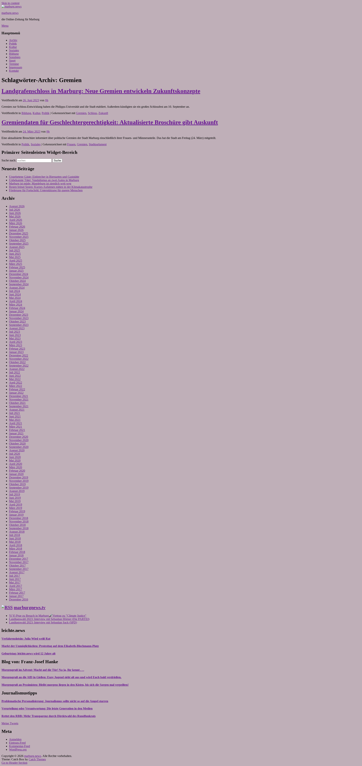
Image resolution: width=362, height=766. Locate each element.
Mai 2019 (15, 501)
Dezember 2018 (18, 518)
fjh (46, 100)
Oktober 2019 (17, 484)
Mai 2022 (15, 379)
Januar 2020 (16, 474)
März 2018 (15, 548)
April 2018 (15, 545)
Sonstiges (14, 57)
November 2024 (18, 277)
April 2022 (15, 382)
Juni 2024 (15, 294)
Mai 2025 (15, 257)
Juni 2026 (15, 213)
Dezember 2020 (18, 436)
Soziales (14, 50)
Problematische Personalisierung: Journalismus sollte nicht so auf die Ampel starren (55, 701)
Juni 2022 (15, 375)
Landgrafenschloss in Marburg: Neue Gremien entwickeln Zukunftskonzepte (101, 91)
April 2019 (15, 504)
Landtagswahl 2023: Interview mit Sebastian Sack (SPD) (43, 622)
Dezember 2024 (18, 274)
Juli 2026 (14, 209)
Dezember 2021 (18, 396)
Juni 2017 (15, 579)
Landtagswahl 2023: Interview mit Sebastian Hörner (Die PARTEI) (49, 619)
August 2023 (17, 328)
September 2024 (18, 284)
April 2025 (15, 260)
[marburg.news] (11, 6)
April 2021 (15, 423)
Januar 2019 (16, 514)
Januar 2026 (16, 230)
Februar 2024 (17, 308)
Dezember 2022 (18, 355)
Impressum (15, 67)
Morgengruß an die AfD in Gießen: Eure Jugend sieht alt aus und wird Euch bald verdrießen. (61, 677)
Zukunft (103, 113)
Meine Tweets (10, 723)
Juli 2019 (14, 494)
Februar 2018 (17, 552)
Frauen (71, 144)
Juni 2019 (15, 497)
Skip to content (10, 3)
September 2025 (18, 243)
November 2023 (18, 318)
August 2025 (17, 247)
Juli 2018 (14, 535)
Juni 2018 (15, 538)
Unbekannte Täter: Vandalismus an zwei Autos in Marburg (44, 180)
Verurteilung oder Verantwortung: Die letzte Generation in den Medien (47, 708)
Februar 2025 (17, 267)
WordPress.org (18, 749)
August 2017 (17, 572)
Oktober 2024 (17, 280)
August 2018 (17, 531)
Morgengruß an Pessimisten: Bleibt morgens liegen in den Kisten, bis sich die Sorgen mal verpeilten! (65, 684)
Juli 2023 (14, 331)
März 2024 (15, 304)
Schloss (92, 113)
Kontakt (14, 70)
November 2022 (18, 358)
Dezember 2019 (18, 477)
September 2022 (18, 365)
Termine (14, 64)
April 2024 (15, 301)
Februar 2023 (17, 348)
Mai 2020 (15, 460)
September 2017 (18, 569)
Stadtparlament (98, 144)
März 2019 (15, 508)
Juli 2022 (14, 372)
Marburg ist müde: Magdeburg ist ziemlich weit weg (40, 183)
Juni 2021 (15, 416)
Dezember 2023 (18, 314)
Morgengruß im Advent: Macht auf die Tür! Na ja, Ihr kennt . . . (43, 669)
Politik (13, 43)
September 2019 (18, 487)
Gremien (81, 113)
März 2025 (15, 264)
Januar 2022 (16, 392)
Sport (12, 60)
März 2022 (15, 386)
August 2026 (17, 206)
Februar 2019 (17, 511)
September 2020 (18, 447)
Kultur (13, 47)
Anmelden (15, 739)
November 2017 (18, 562)
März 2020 (15, 467)
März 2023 (15, 345)
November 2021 (18, 399)
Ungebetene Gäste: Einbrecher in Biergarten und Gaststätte (44, 176)
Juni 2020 (15, 457)
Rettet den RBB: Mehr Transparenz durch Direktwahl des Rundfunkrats (49, 716)
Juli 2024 (14, 291)
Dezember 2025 (18, 233)
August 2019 (17, 491)
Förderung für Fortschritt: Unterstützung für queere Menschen (46, 190)
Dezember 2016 (18, 599)
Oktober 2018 (17, 524)
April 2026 (15, 219)
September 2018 (18, 528)
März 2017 (15, 589)
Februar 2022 (17, 389)
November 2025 (18, 236)
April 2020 (15, 463)
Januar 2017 (16, 596)
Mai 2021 (15, 419)
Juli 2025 (14, 250)
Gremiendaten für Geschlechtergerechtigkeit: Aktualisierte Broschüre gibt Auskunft (110, 122)
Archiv (13, 40)
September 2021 (18, 406)
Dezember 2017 (18, 558)
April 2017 (15, 585)
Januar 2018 (16, 555)
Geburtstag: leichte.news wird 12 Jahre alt (28, 653)
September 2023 (18, 325)
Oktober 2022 (17, 362)
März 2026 (15, 223)
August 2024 (17, 287)
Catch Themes (37, 759)
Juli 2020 (14, 453)
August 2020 (17, 450)
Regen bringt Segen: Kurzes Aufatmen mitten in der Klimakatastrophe (50, 186)
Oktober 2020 (17, 443)
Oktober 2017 (17, 565)
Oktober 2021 (17, 402)
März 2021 (15, 426)
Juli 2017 (14, 575)
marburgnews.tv (29, 607)
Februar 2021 (17, 430)
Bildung (14, 53)
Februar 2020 (17, 470)
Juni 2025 (15, 253)
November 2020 (18, 440)
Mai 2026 (15, 216)
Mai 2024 (15, 297)
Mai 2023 (15, 338)
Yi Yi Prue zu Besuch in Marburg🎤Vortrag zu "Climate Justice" (47, 615)
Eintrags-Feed (17, 742)
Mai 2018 (15, 541)
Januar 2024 (16, 311)
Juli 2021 (14, 413)
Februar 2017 (17, 592)
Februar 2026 (17, 226)
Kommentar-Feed (19, 746)
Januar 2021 (16, 433)
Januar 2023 (16, 352)
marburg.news (10, 12)
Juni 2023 (15, 335)
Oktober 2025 (17, 240)
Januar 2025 (16, 270)
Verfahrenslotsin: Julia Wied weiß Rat (26, 638)
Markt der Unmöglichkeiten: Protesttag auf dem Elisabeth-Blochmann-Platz (50, 646)
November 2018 (18, 521)
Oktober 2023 (17, 321)
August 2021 (17, 409)
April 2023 (15, 341)
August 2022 (17, 369)
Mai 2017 (15, 582)
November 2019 (18, 480)
